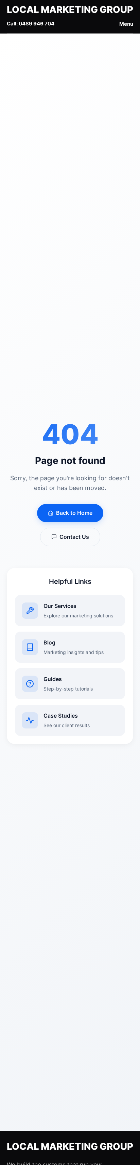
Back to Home (74, 512)
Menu (126, 24)
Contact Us (74, 536)
